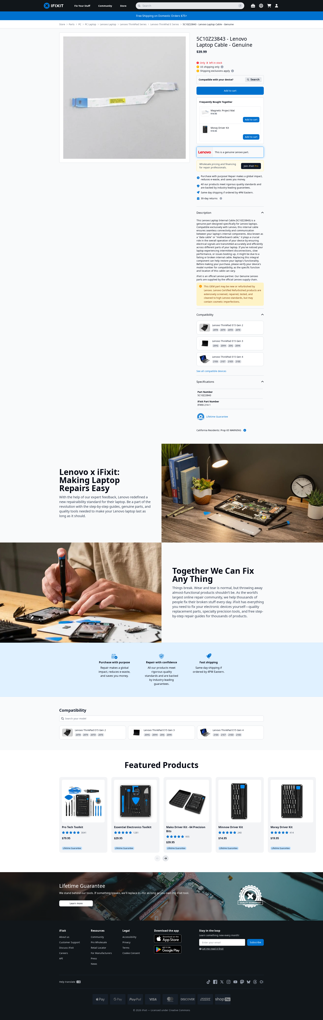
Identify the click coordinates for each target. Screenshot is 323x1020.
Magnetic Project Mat (223, 110)
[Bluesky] (248, 982)
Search (255, 79)
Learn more (76, 903)
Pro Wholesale (99, 942)
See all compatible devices (211, 371)
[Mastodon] (242, 982)
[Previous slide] (157, 858)
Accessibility (129, 937)
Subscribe (255, 942)
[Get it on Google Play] (167, 949)
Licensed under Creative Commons (170, 1010)
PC (79, 24)
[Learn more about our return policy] (221, 198)
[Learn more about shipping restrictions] (222, 67)
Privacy (126, 942)
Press (94, 958)
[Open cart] (269, 5)
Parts (72, 24)
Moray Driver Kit (220, 127)
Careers (63, 953)
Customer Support (69, 942)
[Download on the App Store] (167, 939)
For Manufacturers (101, 953)
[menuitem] (82, 5)
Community (97, 937)
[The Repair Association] (262, 982)
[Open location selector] (261, 5)
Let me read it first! (213, 948)
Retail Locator (98, 947)
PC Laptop (90, 24)
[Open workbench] (253, 5)
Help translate (67, 981)
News (94, 963)
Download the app (166, 930)
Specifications (205, 382)
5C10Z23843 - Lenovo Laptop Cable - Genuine (208, 24)
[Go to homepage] (55, 6)
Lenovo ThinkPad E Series (164, 24)
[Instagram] (229, 982)
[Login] (276, 5)
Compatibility (204, 315)
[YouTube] (235, 982)
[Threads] (255, 982)
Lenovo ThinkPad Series (133, 24)
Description (203, 213)
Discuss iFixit (66, 947)
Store (62, 24)
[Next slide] (166, 858)
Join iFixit (251, 166)
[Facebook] (215, 982)
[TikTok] (208, 982)
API (61, 958)
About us (64, 937)
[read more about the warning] (245, 430)
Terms (125, 947)
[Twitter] (222, 982)
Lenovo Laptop (108, 24)
